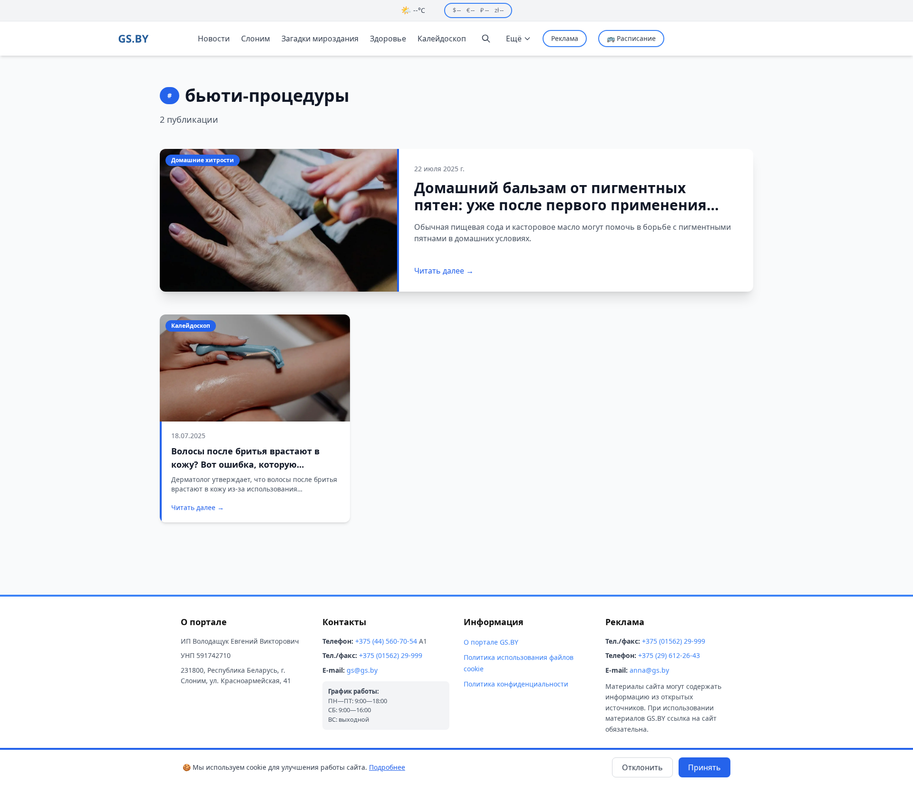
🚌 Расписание (631, 38)
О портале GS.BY (491, 642)
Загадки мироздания (320, 38)
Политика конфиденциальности (516, 683)
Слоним (255, 38)
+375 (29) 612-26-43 (669, 655)
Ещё (514, 38)
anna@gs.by (649, 670)
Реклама (564, 38)
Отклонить (642, 767)
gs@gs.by (362, 670)
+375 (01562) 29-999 (390, 655)
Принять (704, 767)
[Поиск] (486, 38)
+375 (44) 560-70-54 (386, 641)
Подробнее (387, 767)
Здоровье (388, 38)
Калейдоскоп (442, 38)
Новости (214, 38)
